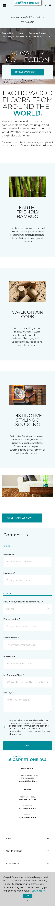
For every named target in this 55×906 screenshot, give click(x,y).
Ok (27, 895)
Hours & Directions (27, 781)
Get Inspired (14, 851)
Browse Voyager (25, 72)
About (21, 33)
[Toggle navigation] (4, 5)
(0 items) (50, 5)
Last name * (9, 573)
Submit (27, 745)
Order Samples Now (19, 518)
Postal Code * (9, 656)
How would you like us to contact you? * (23, 602)
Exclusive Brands (37, 33)
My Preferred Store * (13, 675)
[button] (39, 6)
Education (12, 863)
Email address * (10, 638)
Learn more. (38, 890)
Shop (9, 838)
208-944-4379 (27, 22)
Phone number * (11, 619)
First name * (9, 554)
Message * (8, 693)
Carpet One (8, 33)
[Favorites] (44, 6)
